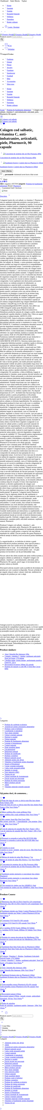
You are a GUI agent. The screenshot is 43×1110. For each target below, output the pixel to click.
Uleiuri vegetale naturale (13, 735)
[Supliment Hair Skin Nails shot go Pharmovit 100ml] (21, 947)
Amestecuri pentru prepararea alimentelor (19, 727)
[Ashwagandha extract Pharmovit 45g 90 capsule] (21, 985)
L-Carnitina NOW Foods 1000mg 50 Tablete (16, 930)
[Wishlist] (2, 124)
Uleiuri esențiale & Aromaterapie (16, 776)
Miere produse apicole (13, 783)
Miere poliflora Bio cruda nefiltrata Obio (15, 815)
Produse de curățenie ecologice (16, 725)
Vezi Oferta (6, 171)
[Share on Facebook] (2, 182)
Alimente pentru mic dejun (14, 760)
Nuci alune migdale (12, 733)
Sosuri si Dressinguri (12, 764)
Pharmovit (17, 186)
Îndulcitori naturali (11, 752)
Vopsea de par (10, 774)
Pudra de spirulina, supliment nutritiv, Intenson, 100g (19, 1005)
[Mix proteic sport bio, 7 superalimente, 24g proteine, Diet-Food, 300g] (21, 819)
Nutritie (9, 11)
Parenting (10, 19)
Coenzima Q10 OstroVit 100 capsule (13, 923)
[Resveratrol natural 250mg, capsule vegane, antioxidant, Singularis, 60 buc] (21, 994)
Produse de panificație (13, 754)
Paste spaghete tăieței (12, 747)
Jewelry (9, 68)
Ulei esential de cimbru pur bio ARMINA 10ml (17, 888)
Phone (9, 65)
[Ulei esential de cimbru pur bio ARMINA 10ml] (21, 885)
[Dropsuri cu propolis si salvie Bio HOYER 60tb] (21, 838)
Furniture (10, 70)
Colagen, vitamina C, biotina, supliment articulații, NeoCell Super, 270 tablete (23, 657)
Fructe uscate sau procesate (14, 778)
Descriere (3, 196)
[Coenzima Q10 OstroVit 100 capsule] (21, 921)
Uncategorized (10, 749)
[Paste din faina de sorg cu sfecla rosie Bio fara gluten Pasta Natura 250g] (21, 802)
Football (10, 76)
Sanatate (10, 8)
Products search (5, 37)
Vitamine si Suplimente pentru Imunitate (19, 762)
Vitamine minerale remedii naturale (17, 787)
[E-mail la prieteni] (6, 182)
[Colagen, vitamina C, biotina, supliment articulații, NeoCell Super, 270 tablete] (21, 957)
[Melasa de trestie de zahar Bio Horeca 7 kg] (21, 857)
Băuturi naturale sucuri (13, 758)
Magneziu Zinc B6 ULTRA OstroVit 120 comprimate (19, 904)
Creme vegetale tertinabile (14, 766)
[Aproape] (1, 719)
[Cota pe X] (1, 182)
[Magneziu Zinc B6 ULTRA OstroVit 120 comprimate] (21, 902)
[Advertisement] (21, 599)
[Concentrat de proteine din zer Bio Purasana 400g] (1, 154)
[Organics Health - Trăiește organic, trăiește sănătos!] (20, 35)
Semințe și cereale (11, 770)
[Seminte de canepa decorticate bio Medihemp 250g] (21, 937)
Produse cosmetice (11, 756)
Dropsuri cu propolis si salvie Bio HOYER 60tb (17, 840)
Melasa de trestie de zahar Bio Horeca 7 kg (16, 860)
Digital (9, 62)
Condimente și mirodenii (13, 731)
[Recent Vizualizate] (6, 1014)
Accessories (11, 81)
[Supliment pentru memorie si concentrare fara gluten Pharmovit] (21, 875)
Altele (7, 785)
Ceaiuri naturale (10, 745)
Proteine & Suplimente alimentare (19, 110)
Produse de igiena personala (15, 780)
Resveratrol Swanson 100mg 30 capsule (19, 665)
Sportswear (11, 73)
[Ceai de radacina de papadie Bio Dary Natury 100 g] (21, 829)
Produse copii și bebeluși (13, 729)
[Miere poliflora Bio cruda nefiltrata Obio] (21, 812)
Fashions (10, 59)
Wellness (10, 17)
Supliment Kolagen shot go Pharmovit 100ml (16, 977)
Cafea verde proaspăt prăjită (15, 768)
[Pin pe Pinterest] (4, 182)
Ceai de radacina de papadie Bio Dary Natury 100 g (19, 831)
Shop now (10, 84)
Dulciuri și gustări (11, 737)
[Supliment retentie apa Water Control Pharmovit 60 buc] (21, 911)
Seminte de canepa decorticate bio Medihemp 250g (18, 939)
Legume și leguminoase (13, 743)
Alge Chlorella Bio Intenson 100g (17, 654)
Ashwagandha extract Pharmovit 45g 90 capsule (17, 987)
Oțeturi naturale (10, 739)
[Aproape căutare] (2, 1024)
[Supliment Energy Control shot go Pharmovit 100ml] (1, 163)
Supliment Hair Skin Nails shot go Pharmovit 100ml (19, 949)
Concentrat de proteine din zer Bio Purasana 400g (18, 867)
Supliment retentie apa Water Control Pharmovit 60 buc (20, 913)
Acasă (2, 110)
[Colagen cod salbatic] (8, 119)
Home (9, 6)
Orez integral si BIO (12, 772)
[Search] (2, 39)
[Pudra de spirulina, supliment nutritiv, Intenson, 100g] (21, 1003)
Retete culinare (12, 22)
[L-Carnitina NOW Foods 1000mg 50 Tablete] (21, 928)
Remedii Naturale (13, 14)
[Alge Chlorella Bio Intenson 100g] (21, 968)
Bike (8, 79)
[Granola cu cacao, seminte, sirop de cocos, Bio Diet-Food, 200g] (21, 848)
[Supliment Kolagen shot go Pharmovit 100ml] (21, 975)
